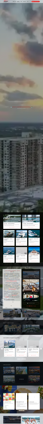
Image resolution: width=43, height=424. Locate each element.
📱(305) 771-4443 (14, 1)
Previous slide (2, 349)
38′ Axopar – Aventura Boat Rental (9, 223)
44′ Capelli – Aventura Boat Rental (28, 223)
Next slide (41, 349)
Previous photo (36, 290)
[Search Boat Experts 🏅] (30, 1)
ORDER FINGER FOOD (12, 388)
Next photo (37, 290)
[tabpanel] (31, 285)
